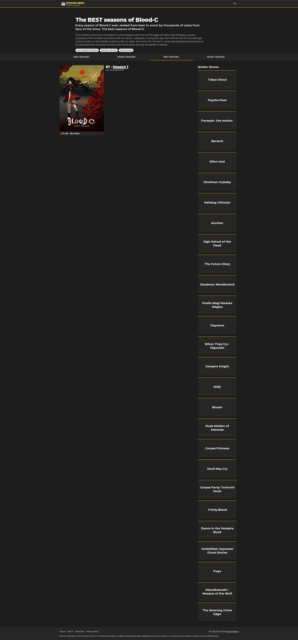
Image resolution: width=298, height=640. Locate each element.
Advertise (79, 631)
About (70, 631)
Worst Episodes (126, 57)
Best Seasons (171, 57)
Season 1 (120, 67)
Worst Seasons (216, 57)
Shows (63, 631)
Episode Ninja (232, 631)
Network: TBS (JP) (108, 50)
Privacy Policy (92, 631)
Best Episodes (82, 57)
